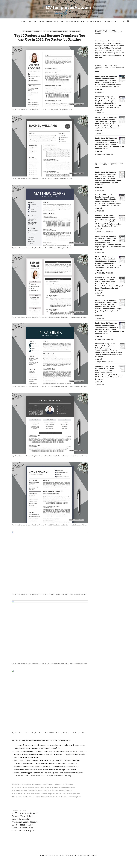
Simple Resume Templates (71, 796)
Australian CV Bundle (72, 21)
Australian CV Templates (42, 21)
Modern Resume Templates (62, 790)
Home (24, 21)
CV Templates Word (20, 790)
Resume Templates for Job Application (26, 796)
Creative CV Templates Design (23, 787)
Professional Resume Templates (43, 793)
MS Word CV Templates (21, 793)
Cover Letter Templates (64, 784)
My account (92, 21)
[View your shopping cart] (124, 21)
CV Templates (75, 31)
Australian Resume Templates (56, 31)
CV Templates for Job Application (63, 787)
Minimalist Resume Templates (40, 790)
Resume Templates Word (51, 796)
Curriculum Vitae (42, 787)
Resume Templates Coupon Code (68, 793)
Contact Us (110, 21)
